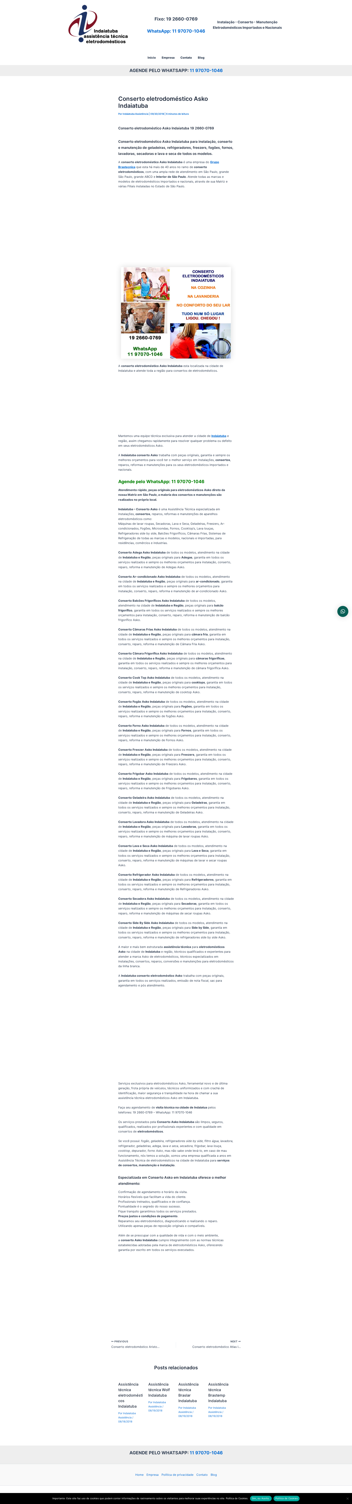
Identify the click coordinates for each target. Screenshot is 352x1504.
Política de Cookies (286, 1498)
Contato (202, 1475)
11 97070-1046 (206, 70)
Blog (214, 1475)
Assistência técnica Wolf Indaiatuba (159, 1390)
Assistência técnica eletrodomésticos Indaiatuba (130, 1395)
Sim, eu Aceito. (261, 1498)
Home (139, 1475)
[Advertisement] (176, 228)
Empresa (152, 1475)
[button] (342, 611)
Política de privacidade (177, 1475)
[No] (347, 1498)
